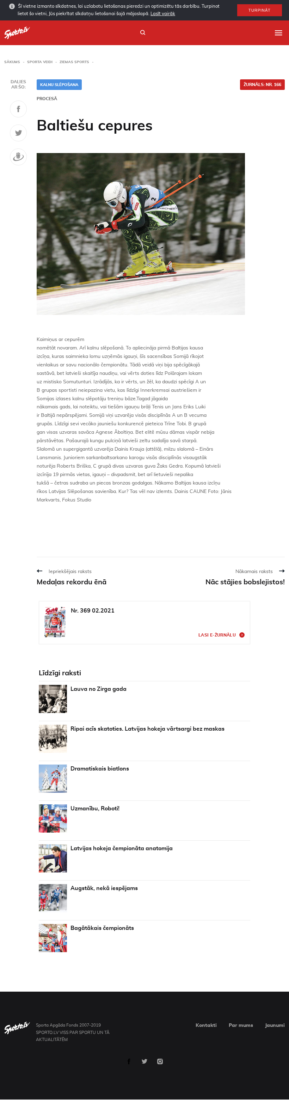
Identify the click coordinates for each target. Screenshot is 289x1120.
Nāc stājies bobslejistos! (245, 582)
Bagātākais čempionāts (102, 928)
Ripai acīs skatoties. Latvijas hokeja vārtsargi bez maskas (147, 729)
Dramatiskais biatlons (99, 769)
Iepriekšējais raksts (70, 571)
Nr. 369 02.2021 (93, 611)
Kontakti (206, 1025)
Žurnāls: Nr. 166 (262, 85)
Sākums (12, 62)
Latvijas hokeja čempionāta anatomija (121, 848)
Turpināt (259, 10)
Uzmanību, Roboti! (94, 808)
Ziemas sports (74, 62)
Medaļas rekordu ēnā (71, 582)
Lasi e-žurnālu (217, 635)
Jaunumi (275, 1025)
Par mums (241, 1025)
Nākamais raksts (254, 571)
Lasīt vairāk (162, 14)
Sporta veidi (40, 62)
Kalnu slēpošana (59, 85)
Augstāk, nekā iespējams (104, 888)
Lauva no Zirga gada (98, 689)
